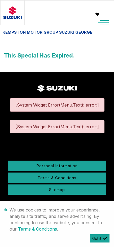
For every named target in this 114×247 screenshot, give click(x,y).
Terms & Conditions (57, 177)
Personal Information (57, 166)
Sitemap (57, 189)
